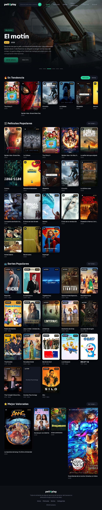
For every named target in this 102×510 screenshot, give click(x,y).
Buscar (94, 4)
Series (65, 4)
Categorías (85, 4)
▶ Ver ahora (11, 60)
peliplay (10, 4)
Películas (56, 4)
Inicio (48, 4)
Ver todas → (92, 123)
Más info (25, 60)
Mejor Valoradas (74, 4)
